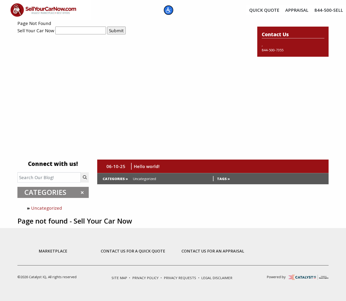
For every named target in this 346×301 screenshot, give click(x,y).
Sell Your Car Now (35, 30)
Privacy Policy (145, 277)
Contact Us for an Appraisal (212, 251)
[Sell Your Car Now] (43, 9)
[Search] (85, 177)
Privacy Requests (180, 277)
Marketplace (53, 251)
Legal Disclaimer (216, 277)
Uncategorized (46, 208)
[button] (168, 10)
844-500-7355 (272, 50)
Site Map (119, 277)
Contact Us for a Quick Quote (133, 251)
